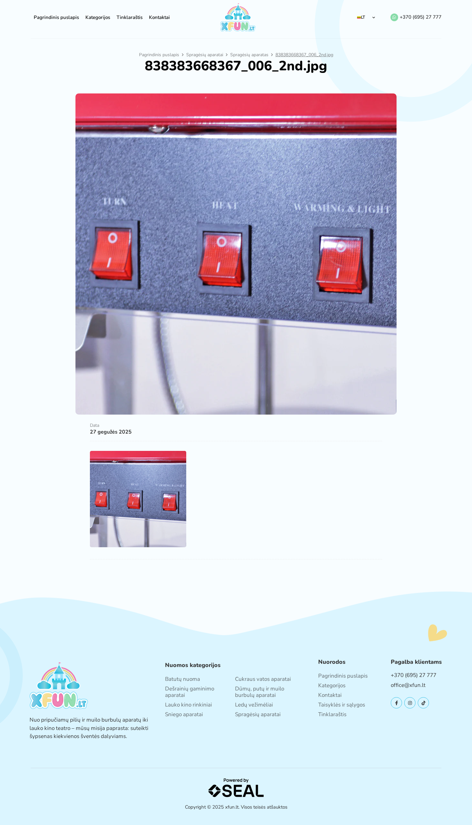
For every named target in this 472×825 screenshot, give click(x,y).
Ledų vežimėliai (254, 704)
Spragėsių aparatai (204, 55)
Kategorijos (97, 17)
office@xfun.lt (408, 685)
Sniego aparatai (184, 714)
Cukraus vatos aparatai (263, 679)
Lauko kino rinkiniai (188, 704)
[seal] (236, 787)
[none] (366, 17)
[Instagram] (409, 702)
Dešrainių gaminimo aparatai (189, 692)
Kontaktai (159, 17)
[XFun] (238, 17)
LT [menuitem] (363, 17)
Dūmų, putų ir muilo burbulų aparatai (259, 692)
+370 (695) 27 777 (420, 17)
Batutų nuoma (182, 679)
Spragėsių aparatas (249, 55)
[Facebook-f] (396, 702)
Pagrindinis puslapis (56, 17)
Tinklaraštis (130, 17)
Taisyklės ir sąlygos (341, 704)
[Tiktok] (423, 702)
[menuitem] (366, 17)
